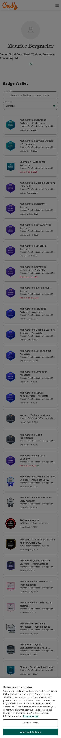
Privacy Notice (31, 716)
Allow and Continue (30, 731)
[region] (30, 708)
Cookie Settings (30, 722)
